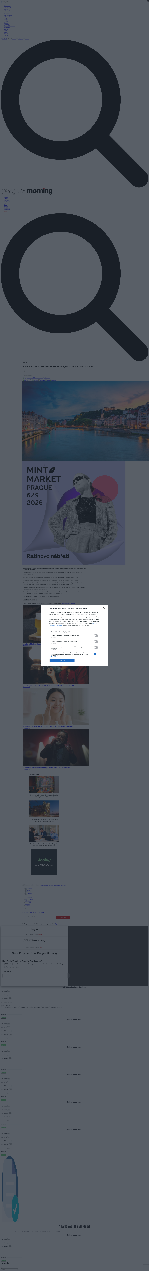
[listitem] (74, 632)
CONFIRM (62, 660)
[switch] (96, 635)
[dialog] (74, 635)
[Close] (104, 608)
